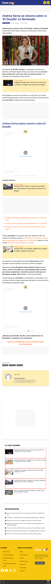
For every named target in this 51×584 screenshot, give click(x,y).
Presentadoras (19, 365)
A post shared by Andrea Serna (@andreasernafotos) (25, 175)
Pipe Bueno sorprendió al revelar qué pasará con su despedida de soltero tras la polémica (26, 530)
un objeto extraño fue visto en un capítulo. (21, 243)
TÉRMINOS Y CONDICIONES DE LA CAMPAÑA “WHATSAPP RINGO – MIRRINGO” (26, 517)
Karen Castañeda (15, 23)
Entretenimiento (6, 22)
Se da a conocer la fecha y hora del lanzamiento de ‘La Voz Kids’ (26, 223)
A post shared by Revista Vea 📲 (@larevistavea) (25, 331)
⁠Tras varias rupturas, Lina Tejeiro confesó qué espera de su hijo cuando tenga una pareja (26, 528)
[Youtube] (6, 570)
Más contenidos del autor (24, 381)
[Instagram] (14, 570)
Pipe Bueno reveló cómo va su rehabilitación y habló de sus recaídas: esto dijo (24, 520)
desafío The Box (12, 365)
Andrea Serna (5, 365)
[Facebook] (2, 570)
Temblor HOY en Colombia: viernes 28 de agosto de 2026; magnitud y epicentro (24, 533)
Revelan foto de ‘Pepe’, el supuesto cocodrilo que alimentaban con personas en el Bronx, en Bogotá (30, 188)
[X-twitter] (10, 570)
